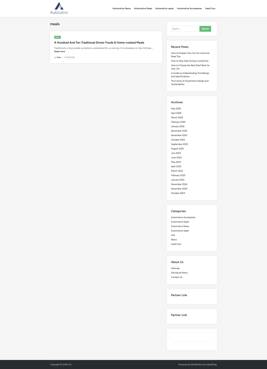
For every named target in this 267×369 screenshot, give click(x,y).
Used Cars (210, 8)
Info (173, 235)
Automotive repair (164, 8)
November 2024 (179, 188)
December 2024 (179, 184)
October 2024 (178, 193)
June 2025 (176, 157)
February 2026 (178, 122)
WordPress (196, 364)
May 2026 (176, 108)
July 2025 (176, 153)
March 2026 (177, 117)
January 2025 (177, 179)
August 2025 (177, 148)
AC (70, 364)
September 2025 (179, 144)
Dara (59, 57)
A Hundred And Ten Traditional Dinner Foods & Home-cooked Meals (99, 42)
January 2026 (177, 126)
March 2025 (177, 171)
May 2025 (176, 162)
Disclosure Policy (179, 272)
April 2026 (176, 113)
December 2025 (179, 130)
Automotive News (122, 8)
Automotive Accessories (189, 8)
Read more (59, 51)
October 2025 (178, 139)
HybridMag (211, 364)
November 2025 (179, 135)
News (57, 37)
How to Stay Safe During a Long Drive (189, 61)
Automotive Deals (143, 8)
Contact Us (176, 277)
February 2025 (178, 175)
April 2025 (176, 166)
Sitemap (175, 268)
